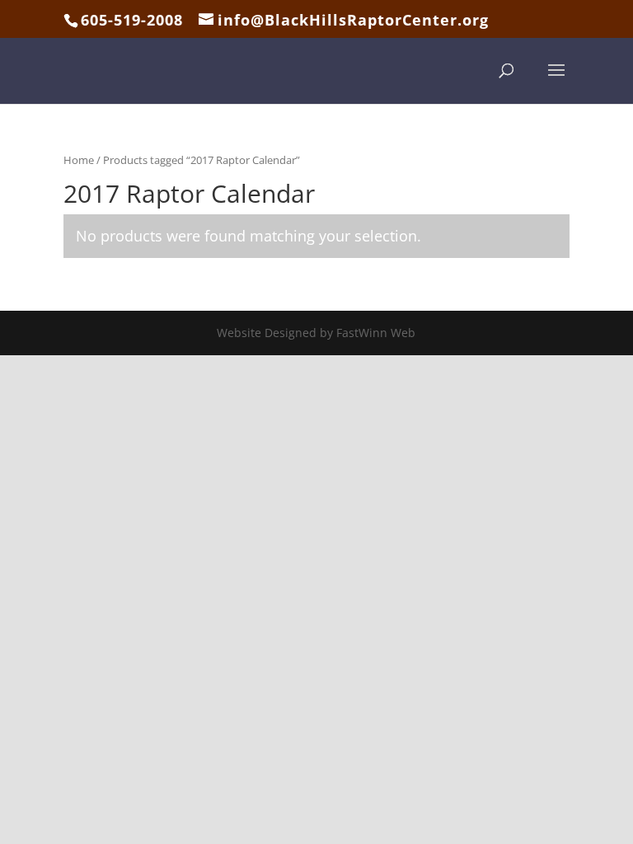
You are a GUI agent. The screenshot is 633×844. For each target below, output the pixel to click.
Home (78, 159)
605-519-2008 (132, 20)
